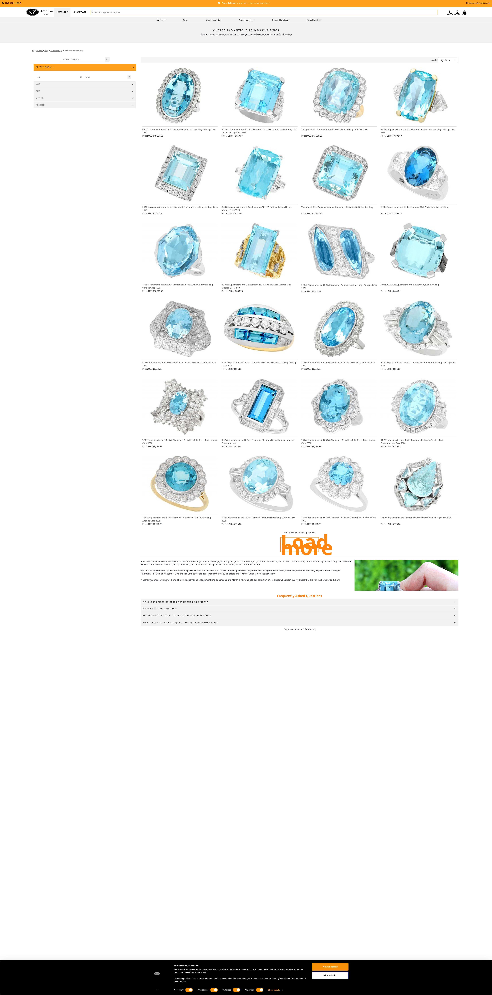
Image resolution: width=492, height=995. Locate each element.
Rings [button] (185, 20)
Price (45, 67)
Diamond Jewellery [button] (280, 20)
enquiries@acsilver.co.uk (479, 3)
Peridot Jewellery (313, 20)
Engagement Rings (214, 20)
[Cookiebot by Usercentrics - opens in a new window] (157, 990)
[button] (92, 12)
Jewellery (62, 12)
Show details (274, 990)
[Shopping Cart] (464, 12)
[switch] (214, 990)
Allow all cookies (330, 967)
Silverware (80, 12)
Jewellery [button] (161, 20)
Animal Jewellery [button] (246, 20)
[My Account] (457, 12)
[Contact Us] (450, 12)
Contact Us (310, 629)
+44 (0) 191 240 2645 (12, 3)
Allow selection (330, 975)
